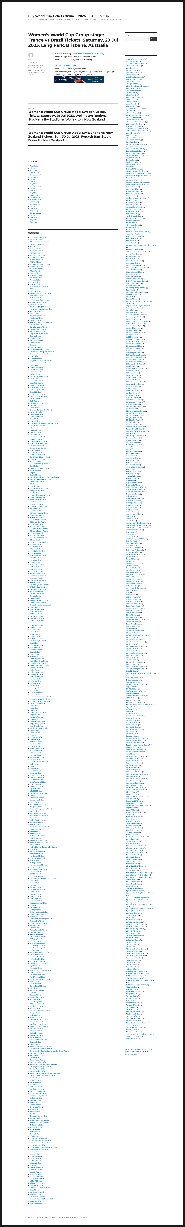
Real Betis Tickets (36, 950)
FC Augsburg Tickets (37, 515)
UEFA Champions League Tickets (41, 1141)
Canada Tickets (35, 379)
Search (127, 36)
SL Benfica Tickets (36, 1033)
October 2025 (34, 173)
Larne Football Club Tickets (39, 762)
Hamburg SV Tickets (37, 659)
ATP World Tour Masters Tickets (41, 309)
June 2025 (33, 182)
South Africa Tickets (37, 1053)
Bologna (33, 345)
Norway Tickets (35, 867)
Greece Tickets (35, 648)
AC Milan (33, 246)
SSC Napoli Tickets (36, 1087)
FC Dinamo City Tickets (38, 522)
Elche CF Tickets (35, 470)
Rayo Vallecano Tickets (38, 937)
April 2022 (33, 222)
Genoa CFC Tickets (36, 625)
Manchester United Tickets (39, 816)
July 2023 (33, 206)
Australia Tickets (35, 311)
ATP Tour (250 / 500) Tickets (40, 307)
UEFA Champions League (38, 1138)
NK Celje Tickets (35, 863)
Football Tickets (35, 596)
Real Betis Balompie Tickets (39, 948)
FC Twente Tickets (36, 569)
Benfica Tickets (35, 338)
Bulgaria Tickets (35, 365)
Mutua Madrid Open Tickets (39, 843)
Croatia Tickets (35, 421)
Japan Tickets (34, 730)
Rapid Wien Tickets (36, 934)
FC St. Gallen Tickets (37, 565)
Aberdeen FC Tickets (37, 244)
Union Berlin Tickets (37, 1156)
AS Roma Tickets (35, 291)
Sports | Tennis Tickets (38, 1078)
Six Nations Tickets (36, 1029)
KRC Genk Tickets (36, 751)
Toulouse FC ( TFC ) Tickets (39, 1123)
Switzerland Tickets (36, 1107)
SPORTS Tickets (33, 72)
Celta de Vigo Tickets (37, 390)
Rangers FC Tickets (36, 932)
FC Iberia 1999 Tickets (37, 533)
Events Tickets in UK (37, 502)
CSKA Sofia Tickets (36, 430)
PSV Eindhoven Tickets (38, 925)
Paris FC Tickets (35, 896)
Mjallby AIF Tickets (36, 822)
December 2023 (35, 197)
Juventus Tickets (35, 739)
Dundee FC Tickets (36, 453)
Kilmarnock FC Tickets (37, 748)
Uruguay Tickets (35, 1159)
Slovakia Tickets (35, 1038)
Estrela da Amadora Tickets (39, 488)
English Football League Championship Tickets (46, 477)
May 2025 (33, 184)
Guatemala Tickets (36, 650)
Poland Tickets (35, 908)
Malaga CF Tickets (36, 807)
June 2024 (33, 191)
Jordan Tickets (35, 733)
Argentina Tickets (36, 278)
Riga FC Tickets (35, 966)
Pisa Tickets (34, 905)
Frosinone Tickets (36, 612)
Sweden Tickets (35, 1105)
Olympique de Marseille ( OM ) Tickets (43, 878)
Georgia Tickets (35, 627)
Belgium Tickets (35, 336)
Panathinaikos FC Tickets (38, 890)
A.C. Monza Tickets (36, 240)
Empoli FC (33, 473)
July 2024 (33, 188)
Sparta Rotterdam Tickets (38, 1062)
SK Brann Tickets (36, 1031)
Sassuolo (33, 993)
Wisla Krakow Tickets (37, 1197)
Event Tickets (34, 493)
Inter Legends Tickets (37, 688)
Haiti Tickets (34, 654)
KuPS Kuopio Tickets (37, 755)
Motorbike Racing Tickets (39, 840)
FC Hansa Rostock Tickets (39, 529)
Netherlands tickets (36, 854)
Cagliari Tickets (35, 374)
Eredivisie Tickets (36, 486)
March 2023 (34, 211)
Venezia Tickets (35, 1172)
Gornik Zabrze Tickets (37, 645)
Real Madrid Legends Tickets (40, 952)
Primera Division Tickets (38, 923)
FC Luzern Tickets (36, 549)
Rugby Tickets (35, 981)
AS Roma (33, 289)
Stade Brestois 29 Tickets (38, 1091)
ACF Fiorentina (35, 253)
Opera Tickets (34, 881)
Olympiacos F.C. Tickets (38, 876)
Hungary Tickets (35, 683)
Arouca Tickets (35, 282)
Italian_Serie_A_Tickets (38, 713)
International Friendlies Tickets (41, 697)
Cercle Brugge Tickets (37, 394)
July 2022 (33, 215)
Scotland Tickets (35, 1008)
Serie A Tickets (35, 1015)
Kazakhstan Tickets (36, 744)
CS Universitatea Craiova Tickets (41, 428)
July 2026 (33, 168)
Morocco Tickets (35, 834)
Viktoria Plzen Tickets (37, 1183)
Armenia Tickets (35, 280)
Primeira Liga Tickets (37, 921)
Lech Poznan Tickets (37, 778)
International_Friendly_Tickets (41, 701)
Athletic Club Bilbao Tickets (39, 300)
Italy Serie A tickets (36, 717)
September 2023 (35, 204)
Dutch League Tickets (37, 459)
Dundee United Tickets (38, 455)
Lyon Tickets (34, 802)
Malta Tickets (34, 811)
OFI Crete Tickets (36, 872)
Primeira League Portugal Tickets (41, 919)
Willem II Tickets (36, 1194)
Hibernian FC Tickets (37, 674)
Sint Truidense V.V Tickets (39, 1026)
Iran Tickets (34, 706)
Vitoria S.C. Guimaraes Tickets (40, 1188)
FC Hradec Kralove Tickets (39, 531)
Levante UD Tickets (36, 784)
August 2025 (34, 177)
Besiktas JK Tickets (36, 340)
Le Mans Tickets (35, 773)
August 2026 (34, 166)
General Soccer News (37, 621)
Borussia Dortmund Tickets (39, 349)
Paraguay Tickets (36, 894)
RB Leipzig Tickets (36, 939)
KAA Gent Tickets (36, 742)
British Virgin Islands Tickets (40, 363)
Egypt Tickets (34, 466)
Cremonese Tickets (36, 417)
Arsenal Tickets (35, 284)
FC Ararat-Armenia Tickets (39, 513)
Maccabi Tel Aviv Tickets (38, 804)
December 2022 (35, 213)
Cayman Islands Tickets (38, 385)
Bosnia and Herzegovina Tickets (41, 354)
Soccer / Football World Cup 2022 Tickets (139, 1049)
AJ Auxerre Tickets (36, 269)
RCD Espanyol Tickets (37, 946)
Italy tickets (34, 719)
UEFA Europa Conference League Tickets (43, 1147)
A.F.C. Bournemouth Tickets (39, 242)
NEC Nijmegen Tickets (37, 851)
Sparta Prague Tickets (37, 1060)
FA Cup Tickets (35, 509)
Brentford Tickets (36, 358)
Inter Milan (34, 690)
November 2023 (35, 200)
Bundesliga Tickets (36, 367)
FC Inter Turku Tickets (37, 535)
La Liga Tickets (35, 760)
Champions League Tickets (39, 396)
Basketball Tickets (36, 325)
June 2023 (33, 209)
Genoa (32, 623)
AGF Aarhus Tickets (36, 266)
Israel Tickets (34, 710)
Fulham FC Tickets (36, 616)
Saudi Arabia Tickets (37, 997)
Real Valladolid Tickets (37, 959)
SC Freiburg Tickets (36, 1002)
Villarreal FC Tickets (37, 1185)
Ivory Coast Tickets (36, 726)
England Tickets (35, 475)
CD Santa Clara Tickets (37, 388)
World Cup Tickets (36, 1201)
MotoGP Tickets (35, 838)
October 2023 (34, 202)
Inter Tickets (34, 695)
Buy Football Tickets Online (65, 66)
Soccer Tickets (33, 65)
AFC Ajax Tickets (35, 262)
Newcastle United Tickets (38, 858)
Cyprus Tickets (35, 435)
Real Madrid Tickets (36, 955)
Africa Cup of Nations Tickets (40, 264)
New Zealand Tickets (37, 856)
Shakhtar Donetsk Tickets (39, 1020)
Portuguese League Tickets (39, 912)
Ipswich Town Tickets (37, 704)
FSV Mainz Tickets (36, 614)
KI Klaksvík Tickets (36, 746)
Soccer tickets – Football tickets (41, 1046)
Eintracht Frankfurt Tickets (39, 468)
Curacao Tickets (35, 432)
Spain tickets (34, 1058)
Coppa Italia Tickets (36, 412)
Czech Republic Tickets (38, 437)
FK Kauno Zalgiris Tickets (38, 589)
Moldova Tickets (35, 825)
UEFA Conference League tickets (41, 1143)
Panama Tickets (35, 887)
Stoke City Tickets (36, 1098)
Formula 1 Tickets (36, 598)
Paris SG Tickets (35, 899)
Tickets (32, 1114)
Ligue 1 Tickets (35, 789)
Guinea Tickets (35, 652)
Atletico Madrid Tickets (38, 302)
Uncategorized (35, 1154)
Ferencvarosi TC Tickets (38, 576)
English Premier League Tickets (40, 479)
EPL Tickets (34, 484)
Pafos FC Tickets (35, 883)
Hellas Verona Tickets (37, 672)
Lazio (32, 766)
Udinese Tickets (35, 1136)
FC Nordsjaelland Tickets (38, 556)
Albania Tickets (35, 271)
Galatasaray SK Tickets (37, 618)
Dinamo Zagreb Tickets (38, 448)
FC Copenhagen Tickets (38, 520)
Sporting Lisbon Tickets (38, 1071)
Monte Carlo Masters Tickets (40, 827)
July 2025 (33, 179)
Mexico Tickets (35, 818)
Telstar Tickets (35, 1109)
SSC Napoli (33, 1085)
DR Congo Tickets (36, 450)
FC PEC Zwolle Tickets (37, 558)
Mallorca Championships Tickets (41, 809)
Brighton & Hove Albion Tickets (41, 361)
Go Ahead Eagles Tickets (38, 641)
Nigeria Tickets (35, 860)
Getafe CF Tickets (36, 632)
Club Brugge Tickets (37, 403)
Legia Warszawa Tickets (38, 782)
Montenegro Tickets (37, 829)
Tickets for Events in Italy (38, 1116)
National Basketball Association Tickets (43, 847)
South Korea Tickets (37, 1055)
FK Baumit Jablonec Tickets (39, 585)
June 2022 (33, 217)
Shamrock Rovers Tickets (38, 1022)
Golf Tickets (34, 643)
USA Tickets (34, 1165)
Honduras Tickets (36, 679)
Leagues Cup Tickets (37, 775)
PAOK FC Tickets (35, 892)
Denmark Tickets (36, 439)
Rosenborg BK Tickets (37, 975)
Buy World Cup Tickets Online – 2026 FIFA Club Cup (68, 16)
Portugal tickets (35, 910)
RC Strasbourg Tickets (37, 943)
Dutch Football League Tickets (40, 457)
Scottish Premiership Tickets (40, 1011)
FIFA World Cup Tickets (38, 580)
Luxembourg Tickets (37, 800)
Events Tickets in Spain (38, 500)
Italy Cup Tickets (35, 715)
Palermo (33, 885)
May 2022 (33, 220)
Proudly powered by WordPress (76, 1218)
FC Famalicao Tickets (37, 524)
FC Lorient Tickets (36, 544)
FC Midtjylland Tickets (37, 551)
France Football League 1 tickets (41, 605)
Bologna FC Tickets (36, 347)
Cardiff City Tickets (36, 383)
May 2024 (33, 193)
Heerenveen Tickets (37, 668)
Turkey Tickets (35, 1134)
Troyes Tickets (35, 1129)
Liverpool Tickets (36, 795)
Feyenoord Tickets (36, 578)
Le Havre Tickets (35, 771)
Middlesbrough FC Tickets (39, 820)
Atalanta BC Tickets (36, 298)
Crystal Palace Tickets (37, 426)
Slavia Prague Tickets (37, 1035)
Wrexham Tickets (36, 1203)
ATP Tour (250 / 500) (37, 305)
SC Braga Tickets (35, 999)
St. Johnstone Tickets (37, 1089)
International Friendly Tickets (40, 699)
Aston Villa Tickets (36, 296)
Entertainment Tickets (37, 482)
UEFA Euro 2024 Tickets (38, 1145)
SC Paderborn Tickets (37, 1004)
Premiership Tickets (37, 916)
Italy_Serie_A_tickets (38, 724)
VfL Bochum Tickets (37, 1179)
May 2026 (33, 170)
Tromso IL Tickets (36, 1127)
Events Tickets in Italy (37, 497)
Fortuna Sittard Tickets (38, 603)
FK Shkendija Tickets (37, 594)
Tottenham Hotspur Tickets (39, 1120)
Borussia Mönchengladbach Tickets (42, 352)
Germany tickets (35, 630)
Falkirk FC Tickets (36, 511)
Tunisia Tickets (35, 1132)
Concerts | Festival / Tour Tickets (41, 410)
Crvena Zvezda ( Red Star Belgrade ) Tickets (44, 423)
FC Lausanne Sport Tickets (39, 542)
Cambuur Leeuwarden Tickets (40, 376)
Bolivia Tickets (35, 343)
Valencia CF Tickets (36, 1170)
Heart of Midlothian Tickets (39, 665)
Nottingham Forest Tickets (39, 869)
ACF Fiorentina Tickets (38, 255)
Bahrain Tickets (35, 320)
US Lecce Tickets (35, 1161)
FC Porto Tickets (35, 560)
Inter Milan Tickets (36, 692)
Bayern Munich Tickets (38, 329)
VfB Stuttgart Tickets (37, 1176)
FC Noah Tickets (35, 553)
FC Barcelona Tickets (37, 518)
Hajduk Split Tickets (37, 656)
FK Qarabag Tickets (36, 591)
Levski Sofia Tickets (37, 786)
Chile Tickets (34, 401)
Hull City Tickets (35, 681)
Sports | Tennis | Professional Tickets (43, 1076)
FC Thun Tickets (35, 567)
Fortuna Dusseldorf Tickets (39, 600)
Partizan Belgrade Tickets (38, 903)
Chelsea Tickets (35, 399)
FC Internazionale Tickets (38, 538)
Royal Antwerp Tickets (37, 977)
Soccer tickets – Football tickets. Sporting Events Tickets (49, 1051)
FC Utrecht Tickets (36, 571)
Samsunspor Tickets (37, 990)
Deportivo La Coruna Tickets (39, 444)
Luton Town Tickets (37, 798)
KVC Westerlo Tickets (37, 757)
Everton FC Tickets (36, 504)
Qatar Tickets (34, 928)
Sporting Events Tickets (36, 70)
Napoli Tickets (35, 845)
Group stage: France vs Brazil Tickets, (88, 54)
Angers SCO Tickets (36, 275)
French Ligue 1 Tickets (37, 609)
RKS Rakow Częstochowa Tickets (41, 970)
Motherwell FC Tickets (37, 836)
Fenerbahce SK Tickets (38, 574)
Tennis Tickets (35, 1111)
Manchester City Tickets (38, 813)
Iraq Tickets (34, 708)
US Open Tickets (35, 1163)
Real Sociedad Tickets (37, 957)
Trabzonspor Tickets (37, 1125)
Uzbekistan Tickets (36, 1168)
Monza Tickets (35, 831)
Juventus (33, 735)
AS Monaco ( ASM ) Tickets (39, 287)
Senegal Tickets (35, 1013)
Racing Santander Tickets (38, 930)
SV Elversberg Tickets (37, 1103)
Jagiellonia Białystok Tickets (39, 728)
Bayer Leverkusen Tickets (38, 327)
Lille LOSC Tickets (36, 791)
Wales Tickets (34, 1190)
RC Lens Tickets (35, 941)
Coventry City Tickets (37, 414)
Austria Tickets (35, 314)
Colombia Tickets (36, 405)
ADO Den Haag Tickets (37, 258)
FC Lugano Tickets (36, 547)
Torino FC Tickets (36, 1118)
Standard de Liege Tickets (38, 1096)
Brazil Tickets (34, 356)
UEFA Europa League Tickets (39, 1150)
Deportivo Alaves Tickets (38, 441)
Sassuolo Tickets (35, 995)
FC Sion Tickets (35, 562)
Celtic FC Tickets (35, 392)
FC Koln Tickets (35, 540)
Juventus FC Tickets (36, 737)
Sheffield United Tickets (38, 1024)
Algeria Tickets (35, 273)
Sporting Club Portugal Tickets (40, 1067)
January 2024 (34, 195)
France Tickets (35, 607)
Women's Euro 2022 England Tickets (42, 1199)
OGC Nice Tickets (36, 874)
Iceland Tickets (35, 686)
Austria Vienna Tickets (37, 316)
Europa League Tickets (37, 491)
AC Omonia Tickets (36, 251)
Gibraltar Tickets (35, 636)
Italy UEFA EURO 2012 (37, 721)
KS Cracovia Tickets (36, 753)
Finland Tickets (35, 583)
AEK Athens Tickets (36, 260)
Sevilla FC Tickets (36, 1017)
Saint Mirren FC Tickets (38, 986)
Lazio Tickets (34, 769)
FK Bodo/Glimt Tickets (38, 587)
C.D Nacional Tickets (37, 370)
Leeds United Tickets (37, 780)
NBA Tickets (34, 849)
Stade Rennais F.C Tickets (38, 1094)
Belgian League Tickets (38, 331)
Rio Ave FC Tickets (36, 968)
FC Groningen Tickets (37, 526)
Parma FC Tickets (36, 901)
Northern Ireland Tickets (38, 865)
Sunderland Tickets (36, 1100)
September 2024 (35, 186)
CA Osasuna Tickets (36, 372)
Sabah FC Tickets (36, 984)
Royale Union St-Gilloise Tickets (41, 979)
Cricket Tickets (35, 419)
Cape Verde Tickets (36, 381)
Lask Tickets (34, 764)
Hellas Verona (35, 670)
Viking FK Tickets (36, 1181)
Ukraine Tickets (35, 1152)
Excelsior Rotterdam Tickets (39, 506)
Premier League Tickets (38, 914)
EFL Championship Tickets (39, 464)
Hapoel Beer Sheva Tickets (39, 661)
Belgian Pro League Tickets (39, 334)
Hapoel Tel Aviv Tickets (38, 663)
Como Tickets (34, 408)
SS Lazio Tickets (35, 1082)
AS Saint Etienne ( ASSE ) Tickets (41, 293)
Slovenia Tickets (35, 1042)
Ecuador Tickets (35, 461)
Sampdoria (33, 988)
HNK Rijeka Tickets (36, 677)
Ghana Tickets (35, 634)
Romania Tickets (35, 973)
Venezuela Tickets (36, 1174)
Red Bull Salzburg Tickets (38, 961)
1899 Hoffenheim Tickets (38, 237)
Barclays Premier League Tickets (41, 323)
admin (30, 59)
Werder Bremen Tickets (38, 1192)
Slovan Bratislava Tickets (38, 1040)
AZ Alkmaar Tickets (36, 318)
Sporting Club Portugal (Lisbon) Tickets (43, 1064)
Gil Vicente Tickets (36, 639)
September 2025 (35, 175)
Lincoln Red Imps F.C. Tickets (40, 793)
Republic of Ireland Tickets (39, 964)
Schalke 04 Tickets (36, 1006)
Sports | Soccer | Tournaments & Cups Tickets (45, 1073)
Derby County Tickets (37, 446)
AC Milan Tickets (35, 249)
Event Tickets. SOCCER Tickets (40, 495)
